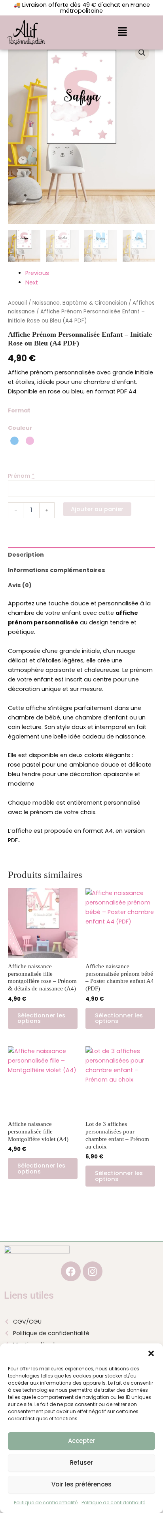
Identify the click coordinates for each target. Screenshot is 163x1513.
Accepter (81, 1441)
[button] (151, 1353)
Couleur (20, 428)
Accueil (17, 303)
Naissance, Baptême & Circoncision (79, 303)
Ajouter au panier (97, 509)
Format (19, 410)
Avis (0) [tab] (20, 585)
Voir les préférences (81, 1484)
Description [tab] (26, 555)
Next (31, 282)
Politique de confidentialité (46, 1502)
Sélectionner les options (41, 1018)
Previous (37, 273)
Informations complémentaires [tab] (56, 570)
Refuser (81, 1462)
